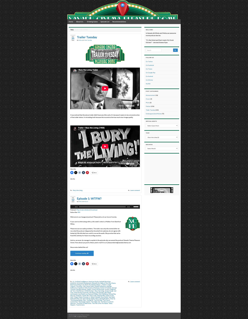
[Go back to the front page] (122, 9)
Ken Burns (92, 292)
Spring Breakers (105, 298)
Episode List (105, 22)
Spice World (86, 298)
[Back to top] (243, 314)
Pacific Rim (85, 295)
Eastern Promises (105, 288)
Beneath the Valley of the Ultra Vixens (104, 283)
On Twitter (149, 61)
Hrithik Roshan (89, 291)
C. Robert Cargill (106, 284)
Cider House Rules (88, 286)
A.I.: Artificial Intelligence (80, 281)
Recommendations (119, 22)
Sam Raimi (112, 297)
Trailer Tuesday (87, 37)
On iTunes (149, 69)
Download (93, 210)
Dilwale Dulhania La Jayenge (103, 286)
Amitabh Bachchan (105, 281)
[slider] (136, 206)
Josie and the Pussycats (81, 292)
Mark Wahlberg (103, 294)
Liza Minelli (81, 294)
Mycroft (72, 295)
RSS (79, 212)
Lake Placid (107, 292)
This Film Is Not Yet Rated (100, 303)
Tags (147, 133)
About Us (79, 22)
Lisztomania (74, 294)
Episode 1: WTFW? (89, 198)
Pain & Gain (92, 295)
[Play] (73, 207)
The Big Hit (89, 300)
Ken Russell (99, 292)
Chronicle (79, 286)
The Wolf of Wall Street (83, 303)
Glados (89, 289)
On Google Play (150, 72)
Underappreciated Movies (153, 113)
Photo (148, 102)
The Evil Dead (98, 300)
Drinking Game (92, 22)
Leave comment (135, 190)
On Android (149, 76)
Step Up (112, 298)
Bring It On (80, 284)
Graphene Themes (82, 316)
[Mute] (132, 207)
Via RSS (148, 83)
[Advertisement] (162, 168)
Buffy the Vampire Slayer (92, 284)
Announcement (150, 95)
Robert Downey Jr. (84, 297)
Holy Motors (80, 291)
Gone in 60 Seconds (98, 289)
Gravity (107, 289)
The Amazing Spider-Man (78, 300)
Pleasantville (101, 295)
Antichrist (73, 283)
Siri (81, 298)
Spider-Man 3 (95, 298)
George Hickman (81, 289)
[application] (105, 207)
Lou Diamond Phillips (91, 294)
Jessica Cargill (109, 291)
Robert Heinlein (95, 297)
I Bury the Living (77, 190)
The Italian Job (95, 302)
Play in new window (83, 210)
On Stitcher (149, 80)
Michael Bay (112, 294)
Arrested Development (84, 283)
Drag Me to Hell (82, 288)
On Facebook (150, 65)
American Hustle (94, 281)
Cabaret (72, 286)
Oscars (148, 99)
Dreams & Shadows (94, 288)
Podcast (86, 201)
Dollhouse (73, 288)
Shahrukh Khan (75, 298)
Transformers (80, 305)
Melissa (80, 40)
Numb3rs (79, 295)
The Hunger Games (84, 302)
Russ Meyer (104, 297)
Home (71, 22)
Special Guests (151, 121)
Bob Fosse (73, 284)
